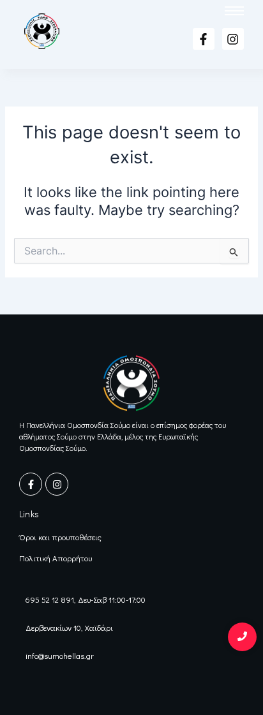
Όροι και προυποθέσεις (60, 536)
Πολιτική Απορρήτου (55, 557)
